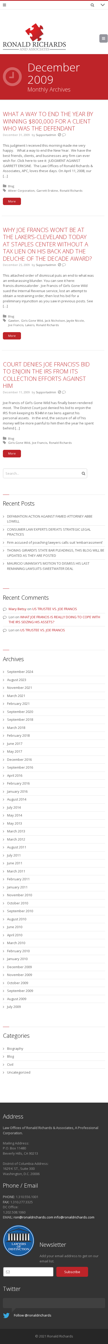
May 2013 (14, 823)
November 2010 (19, 895)
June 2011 (14, 863)
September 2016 (20, 767)
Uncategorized (18, 1072)
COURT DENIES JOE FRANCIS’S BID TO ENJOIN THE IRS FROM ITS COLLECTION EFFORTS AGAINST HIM (46, 375)
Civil (10, 1064)
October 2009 (17, 982)
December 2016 (19, 759)
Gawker (13, 320)
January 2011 (17, 887)
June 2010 (14, 927)
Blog (11, 186)
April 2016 (14, 775)
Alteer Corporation (21, 190)
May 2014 (14, 815)
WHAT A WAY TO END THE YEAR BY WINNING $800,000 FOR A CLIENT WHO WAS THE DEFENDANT (48, 121)
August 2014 (16, 799)
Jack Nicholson (55, 320)
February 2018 (18, 735)
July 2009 (14, 1006)
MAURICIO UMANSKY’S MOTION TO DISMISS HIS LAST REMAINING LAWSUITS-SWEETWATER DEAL (48, 566)
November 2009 (19, 974)
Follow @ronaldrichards (32, 1315)
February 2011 (18, 879)
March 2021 (16, 695)
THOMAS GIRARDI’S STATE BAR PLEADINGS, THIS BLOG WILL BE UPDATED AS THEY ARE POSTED (55, 553)
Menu (107, 38)
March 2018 (16, 727)
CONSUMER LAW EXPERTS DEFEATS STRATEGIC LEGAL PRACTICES (49, 532)
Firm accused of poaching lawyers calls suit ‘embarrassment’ (55, 542)
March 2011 (16, 871)
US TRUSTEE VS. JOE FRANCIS (54, 608)
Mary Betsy (17, 608)
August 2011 (16, 847)
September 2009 (20, 990)
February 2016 (18, 783)
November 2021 (19, 687)
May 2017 (14, 751)
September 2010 (20, 911)
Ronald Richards (71, 190)
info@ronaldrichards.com (74, 1217)
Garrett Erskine (47, 190)
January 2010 (17, 958)
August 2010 (16, 919)
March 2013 (16, 831)
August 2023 (16, 679)
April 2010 (14, 935)
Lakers (29, 325)
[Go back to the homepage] (34, 36)
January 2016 (17, 791)
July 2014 (14, 807)
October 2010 (17, 903)
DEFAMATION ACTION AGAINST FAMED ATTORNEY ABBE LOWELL (50, 519)
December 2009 (19, 967)
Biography (15, 1048)
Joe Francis (15, 325)
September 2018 (20, 719)
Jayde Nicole (75, 320)
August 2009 (16, 998)
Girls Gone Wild (32, 320)
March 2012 (16, 839)
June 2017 (14, 743)
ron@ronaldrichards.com (33, 1217)
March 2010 (16, 942)
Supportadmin (46, 135)
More (12, 201)
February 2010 (18, 951)
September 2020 (20, 711)
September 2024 (20, 671)
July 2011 (14, 855)
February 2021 (18, 703)
